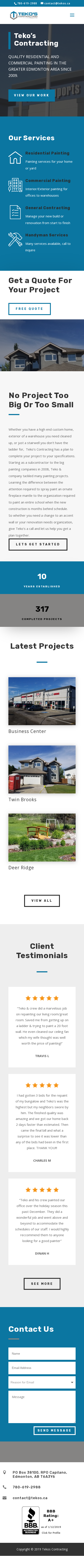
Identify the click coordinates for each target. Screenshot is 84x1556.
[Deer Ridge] (42, 838)
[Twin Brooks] (42, 769)
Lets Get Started (38, 544)
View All (42, 901)
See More (42, 1284)
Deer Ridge (21, 868)
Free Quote (30, 309)
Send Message (54, 1430)
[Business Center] (42, 701)
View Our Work (31, 95)
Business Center (27, 731)
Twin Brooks (22, 799)
